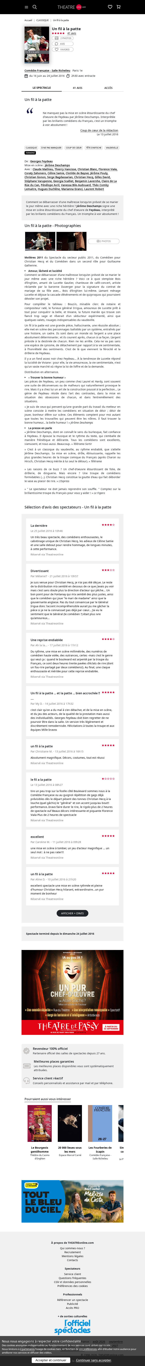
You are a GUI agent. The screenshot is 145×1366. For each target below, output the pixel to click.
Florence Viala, (108, 169)
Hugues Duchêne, (49, 189)
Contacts (72, 1260)
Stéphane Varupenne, (38, 181)
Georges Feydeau (41, 161)
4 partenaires (27, 1349)
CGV (56, 1282)
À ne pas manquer (51, 147)
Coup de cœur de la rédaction (99, 130)
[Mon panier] (118, 7)
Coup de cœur (74, 147)
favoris (65, 49)
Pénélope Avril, (50, 185)
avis (62, 43)
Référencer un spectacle (72, 1300)
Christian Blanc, (88, 169)
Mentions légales (72, 1256)
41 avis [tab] (77, 88)
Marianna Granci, (72, 189)
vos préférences (88, 1349)
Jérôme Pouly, (99, 173)
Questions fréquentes (72, 1278)
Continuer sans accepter (93, 1360)
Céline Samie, (56, 173)
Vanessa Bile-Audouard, (76, 185)
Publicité (72, 1304)
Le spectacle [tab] (42, 87)
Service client (72, 1274)
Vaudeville (112, 147)
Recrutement (72, 1252)
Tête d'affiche (93, 147)
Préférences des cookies (72, 1286)
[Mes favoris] (110, 7)
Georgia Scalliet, (63, 181)
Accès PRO (72, 1308)
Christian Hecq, (84, 177)
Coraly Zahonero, (36, 173)
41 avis (71, 33)
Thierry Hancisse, (66, 169)
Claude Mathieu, (43, 169)
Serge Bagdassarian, (60, 177)
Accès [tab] (108, 88)
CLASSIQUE (31, 147)
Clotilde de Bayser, (77, 173)
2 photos (65, 38)
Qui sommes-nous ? (72, 1248)
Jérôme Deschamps (57, 165)
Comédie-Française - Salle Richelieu (47, 70)
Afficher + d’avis (72, 913)
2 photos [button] (105, 241)
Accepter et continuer (50, 1360)
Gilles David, (103, 177)
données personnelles (77, 1282)
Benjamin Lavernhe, (88, 181)
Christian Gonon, (35, 177)
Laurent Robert (94, 189)
